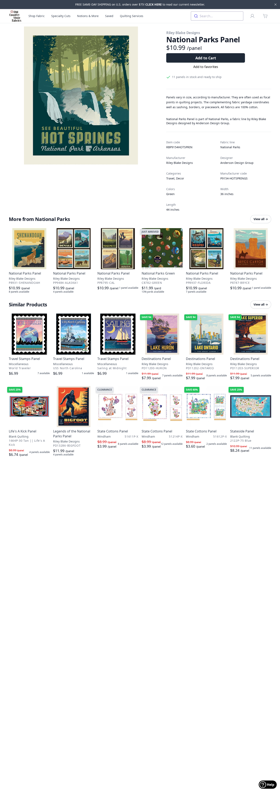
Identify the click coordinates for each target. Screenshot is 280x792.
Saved (109, 16)
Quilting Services (131, 16)
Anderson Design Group (237, 163)
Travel (170, 178)
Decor (180, 178)
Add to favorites (205, 66)
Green (170, 194)
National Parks (230, 147)
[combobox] (217, 16)
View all (261, 219)
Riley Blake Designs (183, 32)
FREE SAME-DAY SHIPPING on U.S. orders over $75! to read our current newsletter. (140, 4)
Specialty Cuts (61, 16)
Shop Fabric (36, 16)
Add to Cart (205, 57)
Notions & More (88, 16)
